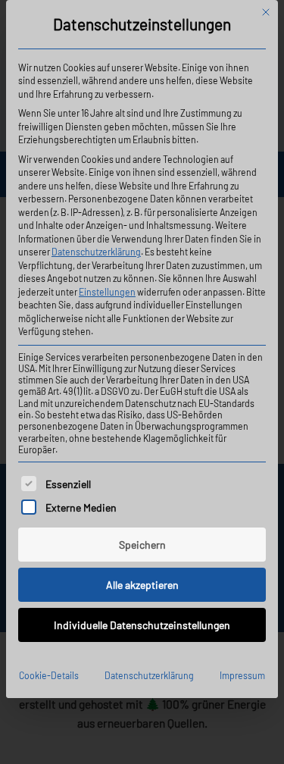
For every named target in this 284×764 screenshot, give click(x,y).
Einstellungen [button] (107, 291)
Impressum (242, 675)
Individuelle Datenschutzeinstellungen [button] (142, 624)
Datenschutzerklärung (96, 251)
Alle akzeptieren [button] (142, 584)
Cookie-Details (49, 675)
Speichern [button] (142, 544)
